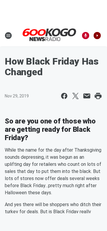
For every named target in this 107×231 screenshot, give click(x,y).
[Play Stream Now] (97, 35)
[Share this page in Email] (87, 96)
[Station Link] (49, 35)
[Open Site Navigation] (8, 35)
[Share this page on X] (75, 96)
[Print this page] (98, 96)
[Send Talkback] (85, 35)
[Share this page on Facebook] (64, 96)
